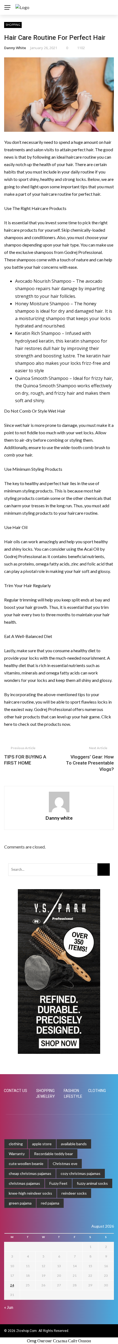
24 (12, 1285)
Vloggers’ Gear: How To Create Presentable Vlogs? (90, 763)
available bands (74, 1143)
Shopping (12, 25)
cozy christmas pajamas (80, 1173)
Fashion (71, 1090)
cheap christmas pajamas (30, 1173)
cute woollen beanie (26, 1163)
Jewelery (45, 1096)
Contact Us (15, 1090)
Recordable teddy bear (53, 1153)
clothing (16, 1143)
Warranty (17, 1153)
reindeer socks (74, 1193)
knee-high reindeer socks (30, 1193)
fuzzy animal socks (92, 1183)
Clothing (97, 1090)
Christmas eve (65, 1163)
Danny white (15, 47)
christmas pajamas (24, 1183)
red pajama (50, 1203)
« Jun (8, 1307)
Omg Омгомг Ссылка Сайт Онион (59, 1340)
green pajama (20, 1203)
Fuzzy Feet (58, 1183)
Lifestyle (73, 1096)
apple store (42, 1143)
